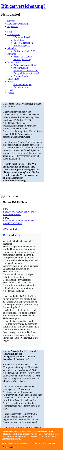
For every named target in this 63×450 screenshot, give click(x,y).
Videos (10, 92)
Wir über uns (13, 34)
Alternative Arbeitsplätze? (25, 70)
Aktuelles (12, 48)
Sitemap (11, 21)
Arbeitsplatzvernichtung (25, 65)
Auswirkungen (20, 67)
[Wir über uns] (10, 229)
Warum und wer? (21, 37)
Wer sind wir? (11, 235)
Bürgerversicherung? (23, 6)
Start (9, 31)
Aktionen (11, 54)
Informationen (14, 62)
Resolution (18, 40)
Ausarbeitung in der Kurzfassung (25, 427)
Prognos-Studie (20, 76)
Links (10, 90)
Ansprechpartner (21, 87)
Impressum (12, 26)
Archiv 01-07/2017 (22, 56)
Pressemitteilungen (22, 84)
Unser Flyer (13, 79)
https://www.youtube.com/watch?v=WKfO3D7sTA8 (19, 222)
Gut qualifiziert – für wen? (26, 73)
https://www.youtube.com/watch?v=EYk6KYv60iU (19, 213)
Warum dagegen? (21, 45)
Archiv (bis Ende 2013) (24, 51)
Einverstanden (9, 447)
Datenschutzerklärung (17, 23)
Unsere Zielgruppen (23, 42)
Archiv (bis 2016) (22, 59)
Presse (10, 81)
